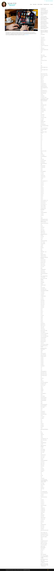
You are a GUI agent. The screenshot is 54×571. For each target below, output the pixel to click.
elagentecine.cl (43, 231)
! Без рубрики (43, 34)
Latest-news (42, 326)
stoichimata (42, 465)
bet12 (41, 138)
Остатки (42, 550)
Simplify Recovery (46, 4)
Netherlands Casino (44, 372)
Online (42, 394)
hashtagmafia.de (43, 269)
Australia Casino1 (43, 110)
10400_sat (42, 42)
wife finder (42, 521)
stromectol (42, 468)
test (41, 472)
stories (42, 467)
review (42, 435)
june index (42, 315)
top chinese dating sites (44, 492)
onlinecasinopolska (43, 397)
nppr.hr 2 (42, 386)
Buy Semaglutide (43, 171)
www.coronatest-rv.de (44, 532)
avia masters (42, 114)
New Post (42, 378)
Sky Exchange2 (43, 450)
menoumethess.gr (43, 354)
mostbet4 (42, 361)
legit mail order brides (44, 330)
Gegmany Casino (43, 254)
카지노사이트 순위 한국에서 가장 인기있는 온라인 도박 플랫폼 (44, 556)
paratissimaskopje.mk (44, 404)
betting (42, 153)
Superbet (42, 471)
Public (41, 427)
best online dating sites (44, 128)
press (41, 422)
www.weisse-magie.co (44, 536)
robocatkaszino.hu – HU (44, 438)
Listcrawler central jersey (44, 333)
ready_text (42, 434)
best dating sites (43, 124)
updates (42, 513)
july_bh (42, 308)
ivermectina (42, 305)
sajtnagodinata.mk (43, 442)
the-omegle (42, 483)
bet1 (41, 134)
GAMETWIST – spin (43, 251)
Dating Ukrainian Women (44, 223)
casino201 (42, 187)
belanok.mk (42, 122)
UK (41, 498)
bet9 (41, 149)
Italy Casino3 (42, 304)
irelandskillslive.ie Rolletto (44, 290)
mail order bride (43, 338)
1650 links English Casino (44, 49)
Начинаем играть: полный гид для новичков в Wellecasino (44, 9)
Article (41, 102)
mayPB (42, 350)
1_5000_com (42, 38)
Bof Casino (42, 159)
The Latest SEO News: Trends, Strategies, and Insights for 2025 (44, 480)
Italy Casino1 (42, 301)
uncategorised (43, 509)
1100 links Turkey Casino (44, 45)
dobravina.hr (42, 227)
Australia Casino (43, 109)
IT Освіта (42, 297)
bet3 (41, 142)
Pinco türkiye (43, 407)
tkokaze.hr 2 (42, 487)
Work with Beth (40, 4)
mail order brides (43, 340)
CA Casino (42, 172)
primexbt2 (42, 425)
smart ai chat (42, 456)
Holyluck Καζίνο (43, 272)
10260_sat (42, 41)
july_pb (42, 312)
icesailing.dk (42, 282)
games (42, 250)
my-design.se (43, 365)
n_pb (41, 369)
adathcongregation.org (44, 87)
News (41, 379)
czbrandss (42, 215)
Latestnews (42, 327)
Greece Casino (43, 263)
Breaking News (43, 165)
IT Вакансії (42, 294)
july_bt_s (42, 311)
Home (31, 4)
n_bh (41, 367)
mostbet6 (42, 364)
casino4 (42, 198)
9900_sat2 (42, 82)
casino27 (42, 196)
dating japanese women (44, 219)
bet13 (41, 139)
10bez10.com (42, 44)
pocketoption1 (43, 411)
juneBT (42, 318)
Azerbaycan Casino (43, 117)
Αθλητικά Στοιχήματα (44, 543)
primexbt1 (42, 423)
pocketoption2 (43, 412)
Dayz (41, 224)
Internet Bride (43, 287)
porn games (42, 416)
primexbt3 (42, 426)
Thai (41, 476)
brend (41, 168)
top (41, 490)
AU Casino (42, 106)
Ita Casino (42, 298)
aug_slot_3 (42, 107)
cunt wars (42, 213)
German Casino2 (43, 261)
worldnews (42, 528)
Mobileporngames (43, 356)
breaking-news (43, 167)
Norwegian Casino (43, 383)
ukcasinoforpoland (43, 505)
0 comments (20, 8)
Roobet (42, 441)
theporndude (43, 484)
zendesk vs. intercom (44, 542)
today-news (42, 488)
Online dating (43, 396)
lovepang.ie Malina (43, 337)
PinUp (41, 408)
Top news (42, 494)
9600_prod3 (42, 76)
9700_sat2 (42, 80)
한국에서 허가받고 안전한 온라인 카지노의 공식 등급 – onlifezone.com (44, 564)
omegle (42, 387)
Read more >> (27, 34)
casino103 (42, 185)
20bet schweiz (43, 55)
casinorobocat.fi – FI (44, 204)
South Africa (42, 461)
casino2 (42, 186)
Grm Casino (42, 266)
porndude (42, 418)
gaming (42, 253)
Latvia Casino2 (43, 329)
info (41, 286)
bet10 (41, 135)
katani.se (42, 322)
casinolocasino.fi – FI (44, 201)
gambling (42, 247)
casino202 (42, 189)
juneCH (42, 319)
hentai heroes (43, 270)
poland (42, 415)
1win (41, 52)
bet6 (41, 145)
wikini (41, 523)
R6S (41, 431)
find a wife (42, 236)
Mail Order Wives (43, 341)
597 (41, 71)
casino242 (42, 193)
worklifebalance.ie (43, 524)
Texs (41, 474)
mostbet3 (42, 360)
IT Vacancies (42, 293)
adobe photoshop (43, 93)
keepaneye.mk (43, 323)
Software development (44, 460)
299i (41, 63)
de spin (42, 225)
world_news (42, 527)
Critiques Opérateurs (44, 212)
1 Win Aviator (43, 37)
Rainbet (42, 433)
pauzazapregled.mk (43, 405)
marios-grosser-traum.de (44, 344)
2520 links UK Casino (44, 60)
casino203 (42, 190)
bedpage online (43, 121)
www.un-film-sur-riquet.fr (44, 535)
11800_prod (42, 48)
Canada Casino (43, 175)
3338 (41, 65)
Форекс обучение (43, 554)
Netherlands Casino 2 (44, 374)
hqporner (42, 280)
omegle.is (42, 390)
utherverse (42, 516)
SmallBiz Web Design (26, 569)
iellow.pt (42, 283)
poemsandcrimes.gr (43, 414)
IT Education (42, 291)
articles (42, 103)
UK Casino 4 (42, 502)
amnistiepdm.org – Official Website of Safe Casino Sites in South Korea (44, 99)
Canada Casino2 (43, 176)
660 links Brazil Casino (44, 73)
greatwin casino (43, 262)
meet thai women (43, 353)
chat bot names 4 (43, 207)
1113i (41, 46)
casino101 (42, 182)
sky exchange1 (43, 449)
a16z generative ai (43, 83)
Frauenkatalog (43, 243)
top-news (42, 495)
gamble (42, 246)
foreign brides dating (44, 240)
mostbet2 (42, 358)
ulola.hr (42, 506)
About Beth (35, 4)
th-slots (42, 475)
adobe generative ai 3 (44, 91)
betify (41, 152)
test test (7, 8)
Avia (41, 113)
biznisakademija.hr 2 (44, 156)
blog (41, 157)
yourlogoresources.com (44, 540)
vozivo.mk (42, 520)
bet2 (41, 141)
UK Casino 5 (42, 503)
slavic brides (42, 452)
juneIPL (42, 320)
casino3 (42, 197)
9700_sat (42, 79)
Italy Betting (42, 300)
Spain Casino (42, 463)
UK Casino (42, 499)
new (41, 376)
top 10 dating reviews (44, 491)
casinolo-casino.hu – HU (44, 200)
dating (42, 217)
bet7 (41, 146)
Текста (42, 551)
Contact (51, 4)
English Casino (43, 232)
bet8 (41, 148)
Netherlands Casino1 (15, 8)
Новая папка (43, 548)
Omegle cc (42, 389)
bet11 (41, 137)
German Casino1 (43, 259)
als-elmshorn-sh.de (43, 97)
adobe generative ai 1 (44, 90)
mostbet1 (42, 357)
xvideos (42, 539)
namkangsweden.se (43, 371)
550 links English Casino (44, 69)
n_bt (41, 368)
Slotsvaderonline (43, 454)
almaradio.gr (42, 95)
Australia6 (42, 111)
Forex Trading (43, 242)
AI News (42, 94)
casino (42, 179)
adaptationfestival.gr (44, 86)
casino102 (42, 183)
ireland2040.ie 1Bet (43, 289)
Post (41, 419)
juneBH (42, 316)
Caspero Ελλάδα (43, 205)
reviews (42, 437)
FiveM (41, 239)
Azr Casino (42, 118)
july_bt (42, 309)
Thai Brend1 (42, 478)
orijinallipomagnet (43, 400)
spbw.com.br (42, 464)
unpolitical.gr (43, 512)
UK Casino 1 (42, 501)
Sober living (42, 457)
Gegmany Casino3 (43, 255)
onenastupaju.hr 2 (43, 393)
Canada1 (42, 178)
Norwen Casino (43, 385)
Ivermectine (42, 307)
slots (41, 453)
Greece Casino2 (43, 265)
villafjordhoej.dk (43, 517)
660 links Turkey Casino (44, 75)
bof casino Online (43, 160)
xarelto (42, 538)
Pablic (41, 401)
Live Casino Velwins (43, 334)
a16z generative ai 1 (44, 84)
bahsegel (42, 120)
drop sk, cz (42, 228)
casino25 (42, 194)
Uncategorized (43, 510)
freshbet (42, 244)
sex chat (42, 444)
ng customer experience (44, 382)
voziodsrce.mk (43, 519)
